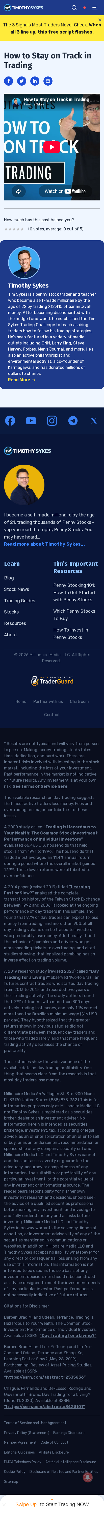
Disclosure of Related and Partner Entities (64, 1472)
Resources (15, 623)
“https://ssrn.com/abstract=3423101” (44, 1406)
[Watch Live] (84, 7)
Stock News (16, 589)
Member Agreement (20, 1442)
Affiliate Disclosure (54, 1452)
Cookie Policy (14, 1472)
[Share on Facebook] (8, 81)
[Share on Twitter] (21, 81)
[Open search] (74, 8)
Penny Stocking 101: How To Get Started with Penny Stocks (74, 592)
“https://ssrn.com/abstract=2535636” (45, 1377)
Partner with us (48, 701)
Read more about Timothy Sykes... (44, 544)
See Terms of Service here (40, 786)
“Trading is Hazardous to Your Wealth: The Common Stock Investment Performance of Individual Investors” (51, 833)
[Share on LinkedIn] (34, 81)
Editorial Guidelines (19, 1452)
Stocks (11, 612)
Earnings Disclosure (69, 1433)
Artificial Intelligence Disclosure (70, 1462)
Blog (9, 578)
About (10, 635)
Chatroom (79, 701)
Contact (52, 714)
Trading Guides (19, 601)
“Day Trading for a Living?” (68, 1335)
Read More (19, 380)
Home (20, 701)
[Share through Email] (48, 81)
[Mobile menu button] (95, 8)
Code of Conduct (54, 1442)
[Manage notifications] (87, 1477)
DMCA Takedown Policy (22, 1462)
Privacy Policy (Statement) (26, 1433)
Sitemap (11, 1481)
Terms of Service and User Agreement (35, 1423)
